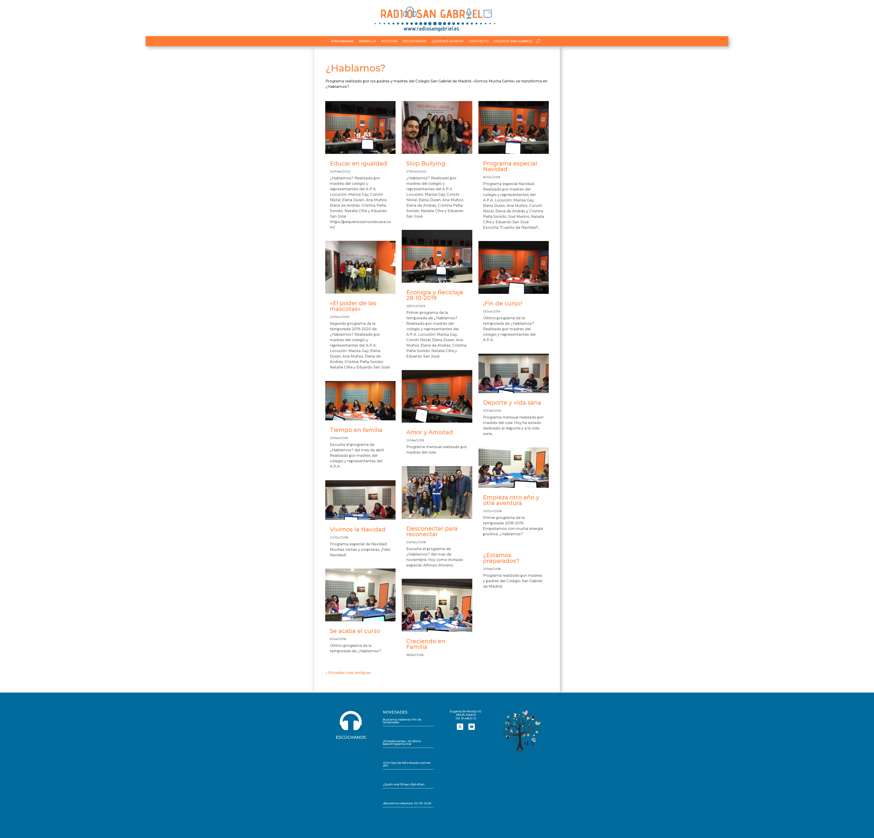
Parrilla (367, 41)
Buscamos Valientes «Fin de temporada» (402, 721)
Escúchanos (415, 41)
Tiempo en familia (356, 430)
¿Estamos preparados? (501, 558)
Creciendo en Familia (425, 644)
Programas (342, 41)
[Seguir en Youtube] (471, 727)
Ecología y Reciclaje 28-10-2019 (434, 295)
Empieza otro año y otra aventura (511, 500)
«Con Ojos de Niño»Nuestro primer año (407, 764)
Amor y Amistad (429, 432)
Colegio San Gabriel (514, 41)
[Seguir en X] (460, 727)
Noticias (389, 41)
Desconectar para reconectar (432, 531)
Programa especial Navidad (510, 166)
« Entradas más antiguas (348, 672)
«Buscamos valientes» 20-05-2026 (407, 803)
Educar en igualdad (358, 163)
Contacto (479, 41)
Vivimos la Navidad (358, 529)
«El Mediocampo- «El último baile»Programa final (402, 742)
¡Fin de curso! (502, 303)
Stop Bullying (425, 163)
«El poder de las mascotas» (353, 306)
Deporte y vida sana (512, 402)
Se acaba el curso (355, 630)
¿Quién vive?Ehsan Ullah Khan (403, 784)
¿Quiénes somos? (448, 41)
